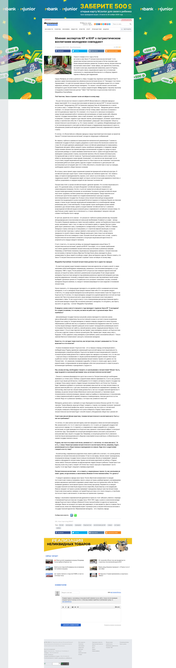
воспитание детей (99, 525)
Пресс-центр (123, 644)
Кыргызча (48, 19)
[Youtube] (105, 24)
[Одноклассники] (101, 24)
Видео (94, 649)
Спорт (88, 29)
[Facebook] (99, 24)
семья (110, 525)
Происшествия (97, 29)
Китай (61, 525)
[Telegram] (109, 24)
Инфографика (95, 651)
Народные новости (97, 642)
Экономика (66, 29)
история (117, 525)
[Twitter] (103, 24)
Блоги (93, 645)
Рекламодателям (126, 19)
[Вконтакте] (97, 24)
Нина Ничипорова (75, 47)
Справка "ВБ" (109, 647)
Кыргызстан (87, 525)
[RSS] (95, 24)
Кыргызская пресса (97, 644)
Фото (93, 647)
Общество (74, 29)
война (58, 528)
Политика (58, 29)
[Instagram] (107, 24)
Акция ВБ (106, 29)
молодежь (69, 525)
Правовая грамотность (112, 645)
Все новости (49, 29)
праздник (78, 525)
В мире (80, 654)
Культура (82, 29)
